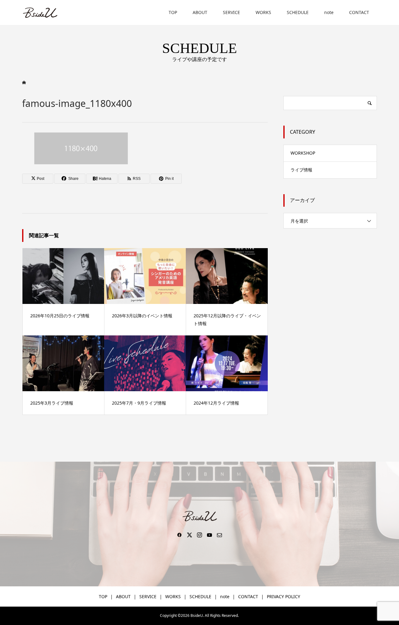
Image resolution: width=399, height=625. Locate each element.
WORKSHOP (303, 153)
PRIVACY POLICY (283, 596)
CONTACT (359, 12)
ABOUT (200, 12)
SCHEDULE (298, 12)
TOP (173, 12)
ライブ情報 (301, 170)
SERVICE (231, 12)
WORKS (263, 12)
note (329, 12)
